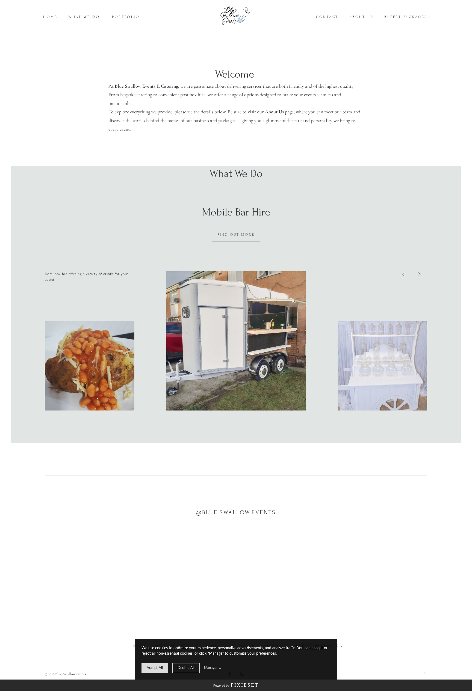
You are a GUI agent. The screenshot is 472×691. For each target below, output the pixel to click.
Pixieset (245, 685)
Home (50, 17)
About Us (361, 17)
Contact (327, 17)
